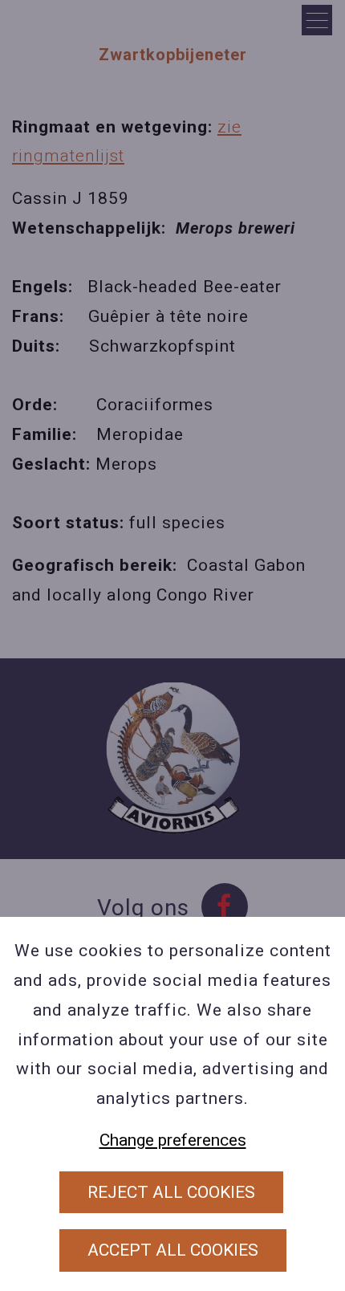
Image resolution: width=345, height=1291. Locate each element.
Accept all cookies (172, 1250)
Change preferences (172, 1140)
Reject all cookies (171, 1192)
